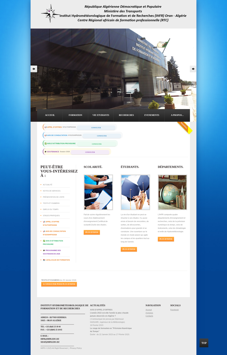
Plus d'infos (91, 232)
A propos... (177, 115)
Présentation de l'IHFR (53, 197)
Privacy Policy (76, 348)
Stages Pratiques (51, 215)
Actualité (47, 185)
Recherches (126, 115)
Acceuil (50, 115)
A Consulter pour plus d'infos (59, 284)
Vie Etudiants (100, 115)
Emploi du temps (50, 209)
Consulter (96, 128)
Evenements (151, 115)
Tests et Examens (51, 203)
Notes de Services (51, 191)
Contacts (149, 316)
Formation (75, 115)
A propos (149, 313)
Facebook (174, 310)
